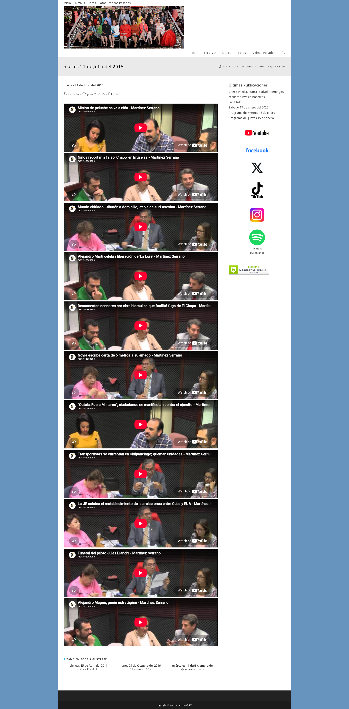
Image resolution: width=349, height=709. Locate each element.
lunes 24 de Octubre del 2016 (141, 665)
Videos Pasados (120, 2)
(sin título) (235, 102)
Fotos (102, 2)
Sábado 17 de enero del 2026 (248, 107)
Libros (91, 2)
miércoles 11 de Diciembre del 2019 (192, 665)
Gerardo (73, 94)
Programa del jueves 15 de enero (251, 118)
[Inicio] (220, 66)
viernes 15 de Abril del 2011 (88, 665)
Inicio (67, 2)
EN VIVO (79, 2)
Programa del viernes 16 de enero (252, 113)
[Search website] (283, 53)
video (116, 94)
